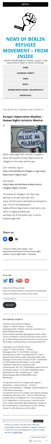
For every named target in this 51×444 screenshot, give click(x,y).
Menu (25, 4)
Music (25, 84)
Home (25, 68)
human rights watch (18, 254)
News (14, 249)
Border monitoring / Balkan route (25, 90)
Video (25, 79)
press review (22, 249)
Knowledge (25, 95)
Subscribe (10, 305)
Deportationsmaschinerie (13, 251)
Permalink (32, 254)
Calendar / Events (25, 73)
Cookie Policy (17, 432)
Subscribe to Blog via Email (14, 288)
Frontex (26, 251)
